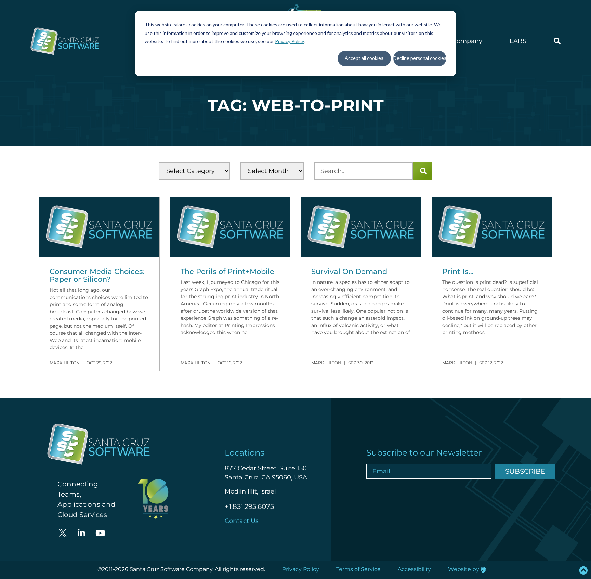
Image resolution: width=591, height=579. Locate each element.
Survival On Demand (349, 271)
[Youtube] (100, 533)
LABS (518, 41)
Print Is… (458, 271)
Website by (464, 569)
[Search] (422, 171)
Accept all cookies (364, 58)
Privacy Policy (289, 41)
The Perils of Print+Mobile (227, 271)
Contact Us (242, 521)
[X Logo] (62, 533)
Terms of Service (358, 569)
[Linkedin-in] (81, 533)
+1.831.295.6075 (249, 506)
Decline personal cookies (419, 58)
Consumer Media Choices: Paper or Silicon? (97, 275)
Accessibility (414, 569)
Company (467, 41)
